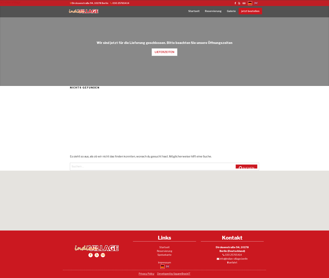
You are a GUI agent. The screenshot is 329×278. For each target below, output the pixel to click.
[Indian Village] (83, 11)
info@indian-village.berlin (233, 258)
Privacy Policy (146, 273)
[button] (164, 198)
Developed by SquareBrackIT (173, 273)
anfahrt (233, 262)
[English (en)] (256, 3)
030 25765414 (233, 254)
